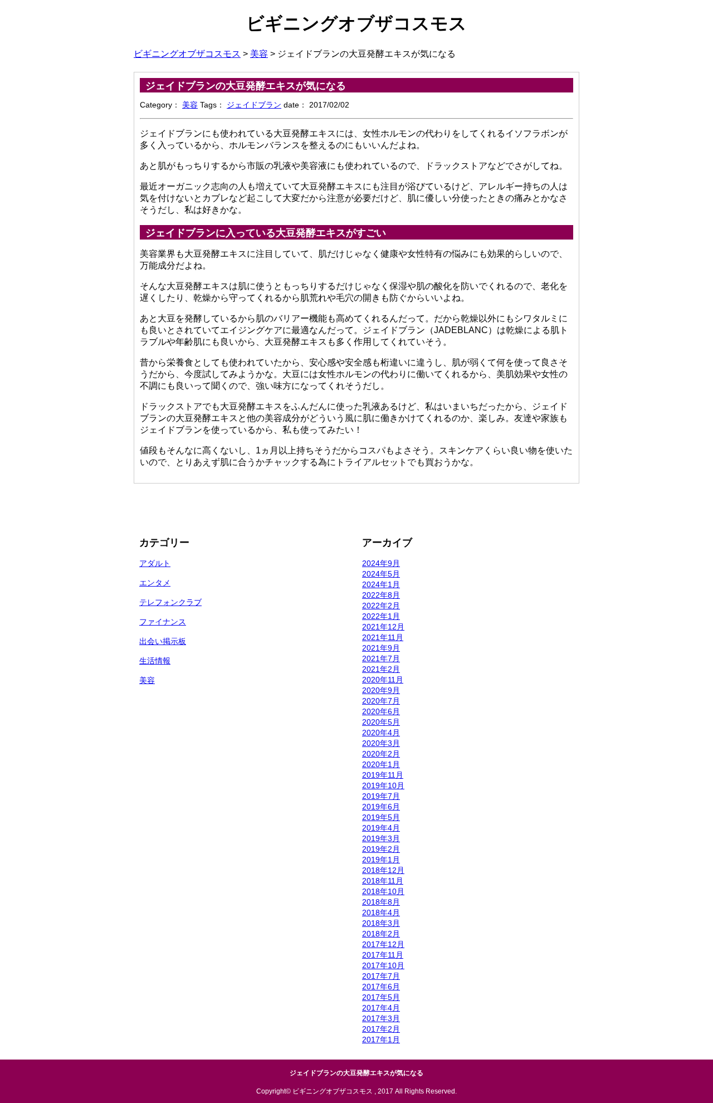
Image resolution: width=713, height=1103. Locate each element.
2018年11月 (382, 880)
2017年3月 (381, 1018)
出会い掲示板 (162, 641)
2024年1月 (381, 584)
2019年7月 (381, 796)
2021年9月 (381, 647)
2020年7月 (381, 700)
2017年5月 (381, 997)
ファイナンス (162, 621)
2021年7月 (381, 658)
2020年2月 (381, 753)
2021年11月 (382, 637)
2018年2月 (381, 933)
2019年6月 (381, 806)
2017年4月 (381, 1007)
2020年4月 (381, 732)
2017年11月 (382, 954)
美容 (190, 104)
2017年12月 (383, 944)
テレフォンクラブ (170, 602)
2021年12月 (383, 626)
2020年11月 (382, 679)
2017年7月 (381, 976)
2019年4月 (381, 827)
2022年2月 (381, 605)
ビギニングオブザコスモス (356, 23)
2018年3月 (381, 923)
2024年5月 (381, 573)
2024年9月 (381, 563)
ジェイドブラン (254, 104)
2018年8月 (381, 901)
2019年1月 (381, 859)
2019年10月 (383, 785)
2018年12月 (383, 870)
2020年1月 (381, 764)
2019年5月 (381, 817)
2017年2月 (381, 1028)
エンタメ (154, 582)
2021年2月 (381, 669)
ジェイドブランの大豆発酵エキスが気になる (245, 85)
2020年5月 (381, 722)
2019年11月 (382, 774)
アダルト (154, 563)
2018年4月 (381, 912)
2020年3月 (381, 743)
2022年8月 (381, 594)
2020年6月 (381, 711)
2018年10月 (383, 891)
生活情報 (154, 660)
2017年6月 (381, 986)
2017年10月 (383, 965)
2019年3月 (381, 838)
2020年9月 (381, 690)
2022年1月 (381, 616)
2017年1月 (381, 1039)
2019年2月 (381, 849)
